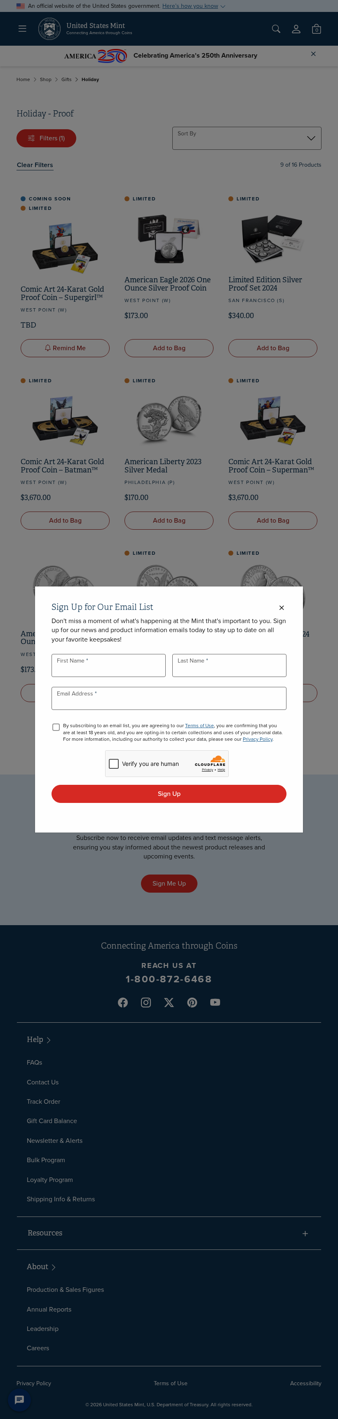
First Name (71, 660)
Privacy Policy (257, 739)
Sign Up (169, 793)
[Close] (281, 608)
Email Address (76, 693)
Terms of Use (199, 725)
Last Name (192, 660)
